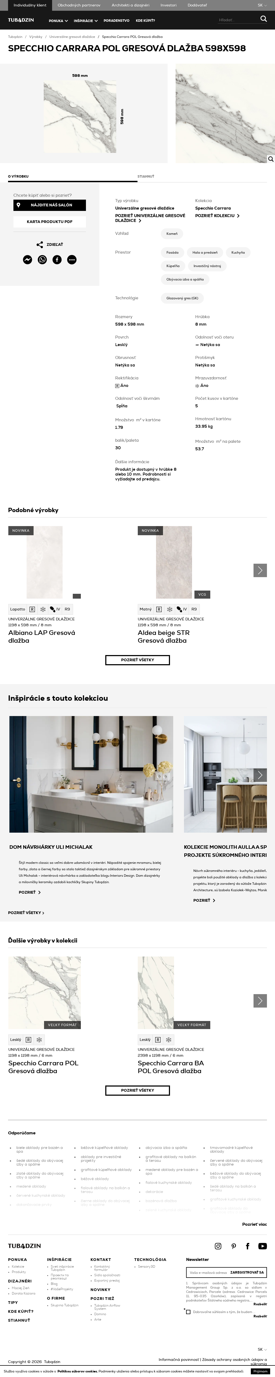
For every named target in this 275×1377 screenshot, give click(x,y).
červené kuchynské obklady (40, 1196)
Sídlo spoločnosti (107, 1275)
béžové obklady (95, 1179)
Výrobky (35, 36)
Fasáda (173, 252)
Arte (97, 1319)
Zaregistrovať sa (247, 1272)
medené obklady (31, 1186)
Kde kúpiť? (145, 20)
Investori (168, 5)
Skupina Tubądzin (64, 1305)
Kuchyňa (238, 252)
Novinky (101, 1290)
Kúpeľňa (173, 266)
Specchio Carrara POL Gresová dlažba (132, 36)
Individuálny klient (30, 5)
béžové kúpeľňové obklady (104, 1148)
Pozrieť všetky (137, 660)
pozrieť (27, 892)
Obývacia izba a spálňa (185, 279)
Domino (100, 1314)
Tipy (13, 1303)
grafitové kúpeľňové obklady (106, 1170)
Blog (54, 1283)
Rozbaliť (260, 1304)
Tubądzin (15, 36)
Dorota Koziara (23, 1293)
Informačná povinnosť (179, 1360)
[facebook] (57, 259)
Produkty (19, 1272)
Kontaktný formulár (102, 1268)
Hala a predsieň (205, 252)
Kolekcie (18, 1266)
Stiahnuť (19, 1320)
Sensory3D (146, 1266)
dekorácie (154, 1192)
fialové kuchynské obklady (169, 1183)
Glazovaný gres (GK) (182, 298)
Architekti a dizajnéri (130, 5)
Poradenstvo (116, 20)
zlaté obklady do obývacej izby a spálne (39, 1175)
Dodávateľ (197, 5)
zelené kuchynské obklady (168, 1210)
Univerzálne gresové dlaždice (72, 36)
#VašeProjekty (62, 1289)
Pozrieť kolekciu (214, 216)
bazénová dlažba (161, 1201)
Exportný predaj (107, 1280)
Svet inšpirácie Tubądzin (62, 1268)
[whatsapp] (42, 259)
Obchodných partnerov (79, 5)
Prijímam (260, 1371)
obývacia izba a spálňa (166, 1148)
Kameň (172, 233)
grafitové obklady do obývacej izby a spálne (230, 1210)
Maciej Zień (20, 1288)
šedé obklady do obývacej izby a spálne (39, 1162)
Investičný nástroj (207, 266)
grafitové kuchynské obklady (235, 1199)
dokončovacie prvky (34, 1205)
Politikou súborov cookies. (78, 1371)
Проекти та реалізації (60, 1277)
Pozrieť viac (254, 1224)
